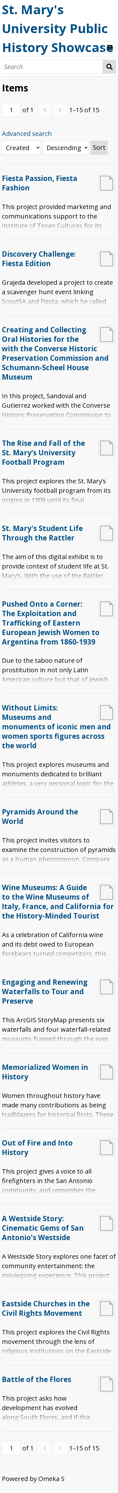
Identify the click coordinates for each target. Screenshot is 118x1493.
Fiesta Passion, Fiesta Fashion (39, 183)
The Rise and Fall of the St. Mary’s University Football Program (43, 452)
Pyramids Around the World (40, 816)
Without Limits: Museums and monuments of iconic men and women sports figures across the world (56, 726)
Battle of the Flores (36, 1379)
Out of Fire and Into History (37, 1147)
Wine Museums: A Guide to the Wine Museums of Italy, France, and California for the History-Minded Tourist (58, 902)
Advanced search (27, 133)
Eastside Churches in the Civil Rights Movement (46, 1308)
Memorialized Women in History (45, 1072)
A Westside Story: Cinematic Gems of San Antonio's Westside (43, 1228)
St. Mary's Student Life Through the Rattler (42, 533)
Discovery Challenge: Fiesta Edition (39, 258)
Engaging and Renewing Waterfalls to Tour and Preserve (44, 991)
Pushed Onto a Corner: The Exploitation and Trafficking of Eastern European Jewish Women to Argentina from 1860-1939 (50, 623)
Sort (99, 147)
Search (109, 67)
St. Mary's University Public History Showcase (58, 28)
